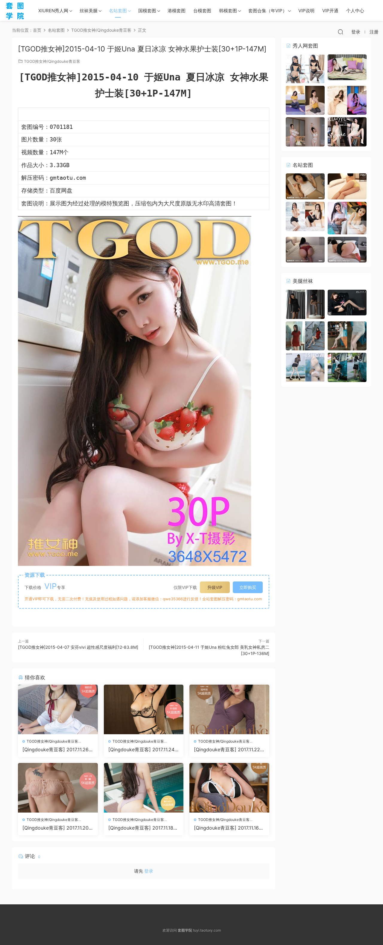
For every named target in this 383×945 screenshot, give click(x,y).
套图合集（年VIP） (267, 10)
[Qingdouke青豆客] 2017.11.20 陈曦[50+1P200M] (55, 828)
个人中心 (355, 10)
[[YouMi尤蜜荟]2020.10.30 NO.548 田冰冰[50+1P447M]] (305, 68)
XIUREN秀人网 (53, 10)
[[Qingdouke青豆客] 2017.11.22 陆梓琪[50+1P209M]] (229, 709)
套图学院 (185, 930)
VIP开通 (330, 10)
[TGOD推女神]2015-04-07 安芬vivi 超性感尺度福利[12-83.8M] (78, 647)
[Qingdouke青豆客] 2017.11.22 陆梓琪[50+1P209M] (227, 749)
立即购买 (247, 587)
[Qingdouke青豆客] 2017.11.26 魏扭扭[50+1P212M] (55, 749)
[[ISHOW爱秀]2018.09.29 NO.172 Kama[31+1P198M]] (305, 367)
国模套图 (147, 10)
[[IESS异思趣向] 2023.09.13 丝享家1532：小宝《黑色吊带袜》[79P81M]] (305, 303)
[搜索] (341, 31)
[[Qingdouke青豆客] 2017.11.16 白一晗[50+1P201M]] (229, 788)
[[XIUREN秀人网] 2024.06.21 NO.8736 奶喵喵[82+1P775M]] (347, 99)
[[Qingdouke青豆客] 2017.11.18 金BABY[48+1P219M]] (144, 788)
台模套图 (202, 10)
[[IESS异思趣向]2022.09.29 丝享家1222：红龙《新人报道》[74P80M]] (305, 335)
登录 (148, 871)
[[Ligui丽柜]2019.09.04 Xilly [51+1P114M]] (347, 302)
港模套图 (177, 10)
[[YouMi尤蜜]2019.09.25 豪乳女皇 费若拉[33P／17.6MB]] (305, 216)
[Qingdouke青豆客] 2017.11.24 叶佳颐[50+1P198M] (141, 749)
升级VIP (214, 587)
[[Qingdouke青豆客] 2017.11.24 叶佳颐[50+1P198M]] (144, 709)
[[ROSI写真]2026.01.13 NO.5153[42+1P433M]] (347, 249)
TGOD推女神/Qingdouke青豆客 (52, 61)
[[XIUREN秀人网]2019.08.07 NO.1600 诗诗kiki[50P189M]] (347, 66)
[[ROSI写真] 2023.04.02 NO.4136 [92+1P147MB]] (305, 186)
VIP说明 (306, 10)
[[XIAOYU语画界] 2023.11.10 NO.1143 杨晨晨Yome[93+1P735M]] (347, 131)
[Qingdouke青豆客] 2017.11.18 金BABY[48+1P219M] (140, 828)
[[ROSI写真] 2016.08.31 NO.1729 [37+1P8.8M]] (347, 186)
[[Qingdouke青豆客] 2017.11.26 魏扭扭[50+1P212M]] (58, 709)
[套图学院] (14, 10)
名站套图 (118, 10)
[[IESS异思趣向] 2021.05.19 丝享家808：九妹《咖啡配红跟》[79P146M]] (347, 335)
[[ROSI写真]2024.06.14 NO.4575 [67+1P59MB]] (305, 249)
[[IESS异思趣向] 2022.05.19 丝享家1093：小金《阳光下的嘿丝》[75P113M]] (347, 367)
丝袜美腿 (89, 10)
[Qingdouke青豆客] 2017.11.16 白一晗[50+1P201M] (226, 828)
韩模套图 (228, 10)
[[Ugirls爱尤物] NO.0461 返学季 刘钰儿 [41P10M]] (347, 217)
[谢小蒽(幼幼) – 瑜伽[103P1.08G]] (305, 99)
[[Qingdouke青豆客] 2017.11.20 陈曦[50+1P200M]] (58, 788)
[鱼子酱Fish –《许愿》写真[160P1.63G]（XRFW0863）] (305, 131)
